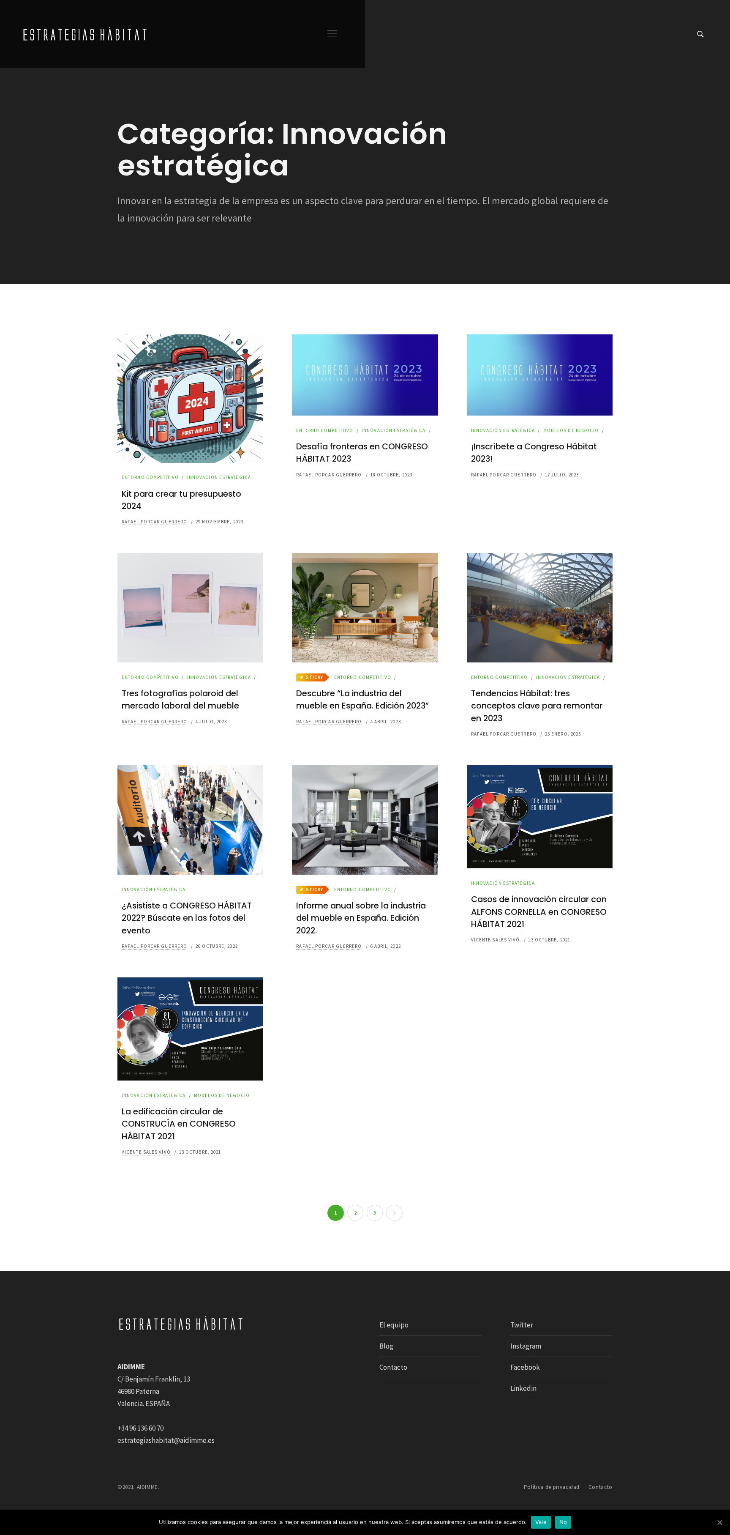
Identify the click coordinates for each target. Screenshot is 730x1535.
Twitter (521, 1325)
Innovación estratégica (219, 477)
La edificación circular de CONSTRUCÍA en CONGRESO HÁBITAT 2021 (179, 1123)
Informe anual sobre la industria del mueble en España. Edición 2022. (361, 918)
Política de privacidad (552, 1487)
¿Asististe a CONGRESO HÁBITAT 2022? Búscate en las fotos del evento (187, 918)
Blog (386, 1346)
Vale (541, 1522)
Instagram (525, 1346)
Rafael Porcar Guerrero (154, 522)
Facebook (525, 1367)
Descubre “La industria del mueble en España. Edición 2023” (362, 699)
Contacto (393, 1367)
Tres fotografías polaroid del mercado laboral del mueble (180, 699)
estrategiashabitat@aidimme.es (166, 1440)
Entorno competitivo (150, 477)
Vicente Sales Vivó (495, 940)
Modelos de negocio (571, 430)
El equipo (394, 1325)
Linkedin (523, 1388)
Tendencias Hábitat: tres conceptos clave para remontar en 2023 (536, 705)
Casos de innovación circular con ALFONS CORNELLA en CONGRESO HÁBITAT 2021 (539, 911)
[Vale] (719, 1522)
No (563, 1522)
